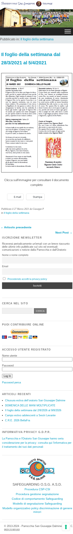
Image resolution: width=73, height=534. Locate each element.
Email (5, 266)
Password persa (11, 382)
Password (8, 365)
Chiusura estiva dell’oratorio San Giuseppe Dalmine (35, 400)
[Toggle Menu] (67, 31)
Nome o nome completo (15, 255)
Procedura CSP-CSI (37, 489)
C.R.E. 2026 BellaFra (17, 420)
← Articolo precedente (16, 227)
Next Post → (63, 232)
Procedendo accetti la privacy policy (27, 279)
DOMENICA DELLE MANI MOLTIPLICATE (30, 405)
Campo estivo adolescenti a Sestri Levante (30, 415)
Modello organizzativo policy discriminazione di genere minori (37, 510)
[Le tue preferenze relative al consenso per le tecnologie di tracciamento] (66, 527)
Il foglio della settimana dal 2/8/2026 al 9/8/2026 (33, 410)
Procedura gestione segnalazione (37, 494)
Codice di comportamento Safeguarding (37, 498)
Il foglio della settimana (37, 39)
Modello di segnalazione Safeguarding (37, 503)
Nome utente (9, 355)
